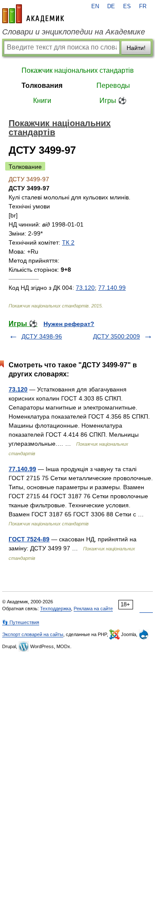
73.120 (85, 287)
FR (142, 6)
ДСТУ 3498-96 (42, 336)
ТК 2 (68, 242)
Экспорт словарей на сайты (32, 634)
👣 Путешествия (20, 622)
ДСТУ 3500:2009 (116, 336)
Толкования (42, 85)
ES (127, 6)
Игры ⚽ (113, 100)
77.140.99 (112, 287)
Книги (42, 100)
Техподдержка (55, 608)
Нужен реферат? (68, 323)
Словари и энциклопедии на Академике (73, 32)
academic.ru (33, 13)
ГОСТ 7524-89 (29, 539)
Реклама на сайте (93, 608)
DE (111, 6)
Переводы (113, 85)
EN (95, 6)
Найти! (136, 47)
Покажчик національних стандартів (78, 70)
